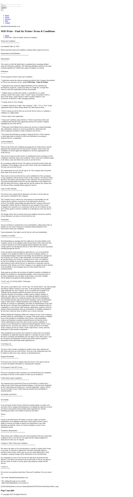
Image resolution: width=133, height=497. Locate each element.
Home (7, 15)
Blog (6, 21)
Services (7, 19)
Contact (7, 23)
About (7, 17)
